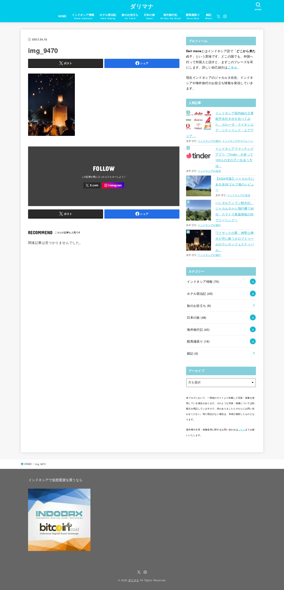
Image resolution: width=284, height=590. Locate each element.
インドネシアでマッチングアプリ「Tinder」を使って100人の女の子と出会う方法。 (234, 157)
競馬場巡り (198, 341)
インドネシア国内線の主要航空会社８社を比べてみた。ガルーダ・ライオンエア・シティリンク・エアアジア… (220, 124)
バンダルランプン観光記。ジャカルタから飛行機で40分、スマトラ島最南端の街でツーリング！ (234, 211)
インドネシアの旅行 (209, 141)
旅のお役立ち (199, 305)
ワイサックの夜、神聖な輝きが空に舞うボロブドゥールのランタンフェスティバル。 (234, 241)
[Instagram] (225, 16)
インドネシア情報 (203, 281)
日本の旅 (196, 317)
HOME (62, 16)
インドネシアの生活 (209, 170)
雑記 (192, 353)
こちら (232, 67)
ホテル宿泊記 (200, 293)
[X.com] (218, 16)
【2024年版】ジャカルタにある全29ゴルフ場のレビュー (234, 184)
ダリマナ (142, 6)
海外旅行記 (198, 329)
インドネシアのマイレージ (237, 141)
